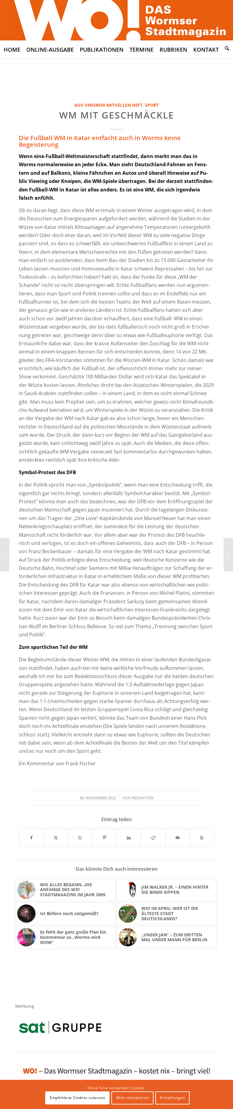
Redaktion (143, 798)
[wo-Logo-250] (116, 20)
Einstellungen (172, 1097)
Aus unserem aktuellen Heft (108, 105)
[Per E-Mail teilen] (178, 837)
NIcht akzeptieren (132, 1097)
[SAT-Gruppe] (60, 1027)
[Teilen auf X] (56, 837)
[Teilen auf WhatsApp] (80, 837)
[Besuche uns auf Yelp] (202, 837)
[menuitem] (12, 49)
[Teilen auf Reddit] (153, 837)
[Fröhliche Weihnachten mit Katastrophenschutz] (4, 554)
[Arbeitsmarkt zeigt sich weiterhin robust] (228, 554)
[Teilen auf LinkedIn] (129, 837)
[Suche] (227, 48)
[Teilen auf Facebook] (31, 837)
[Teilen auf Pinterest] (104, 837)
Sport (152, 105)
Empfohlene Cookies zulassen (77, 1097)
